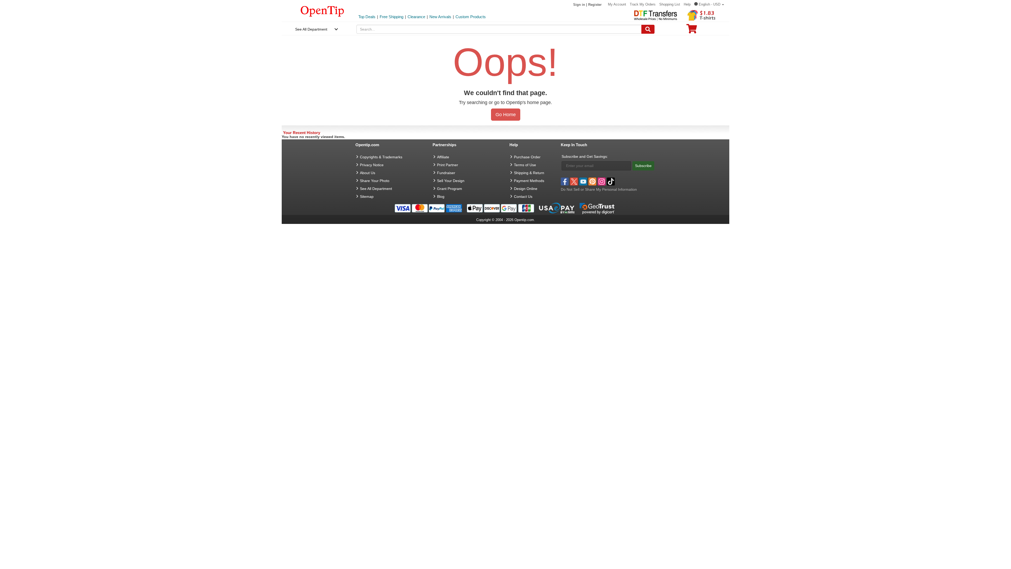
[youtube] (583, 181)
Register (595, 5)
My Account (617, 4)
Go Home (505, 114)
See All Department (311, 29)
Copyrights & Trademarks (381, 157)
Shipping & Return (529, 173)
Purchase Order (527, 157)
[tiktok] (611, 181)
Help (687, 4)
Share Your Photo (374, 181)
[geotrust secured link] (597, 208)
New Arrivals (440, 16)
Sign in (579, 5)
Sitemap (367, 196)
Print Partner (447, 165)
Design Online (525, 189)
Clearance (416, 16)
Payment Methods (529, 181)
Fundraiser (446, 173)
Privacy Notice (372, 165)
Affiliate (443, 157)
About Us (367, 173)
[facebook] (565, 181)
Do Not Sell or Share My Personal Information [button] (599, 189)
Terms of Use (525, 165)
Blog (440, 196)
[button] (709, 4)
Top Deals (366, 16)
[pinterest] (592, 181)
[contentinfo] (322, 11)
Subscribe (643, 166)
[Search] (648, 29)
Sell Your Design (450, 181)
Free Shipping (391, 16)
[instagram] (602, 181)
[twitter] (574, 181)
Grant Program (449, 189)
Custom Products (470, 16)
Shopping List (669, 4)
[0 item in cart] (691, 30)
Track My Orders (643, 4)
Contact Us (523, 196)
